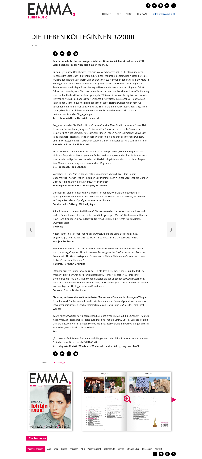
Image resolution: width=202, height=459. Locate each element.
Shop (129, 14)
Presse (64, 449)
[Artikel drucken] (75, 53)
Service (121, 449)
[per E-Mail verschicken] (69, 53)
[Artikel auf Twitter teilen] (62, 53)
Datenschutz (109, 449)
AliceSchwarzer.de (163, 14)
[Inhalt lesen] (127, 399)
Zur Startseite (37, 438)
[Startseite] (51, 10)
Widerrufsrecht (94, 449)
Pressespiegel (59, 362)
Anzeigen (74, 449)
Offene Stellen (133, 449)
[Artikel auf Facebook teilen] (55, 53)
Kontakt (158, 449)
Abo (119, 14)
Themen (106, 14)
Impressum (147, 449)
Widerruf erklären (35, 449)
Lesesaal (142, 14)
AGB (83, 449)
